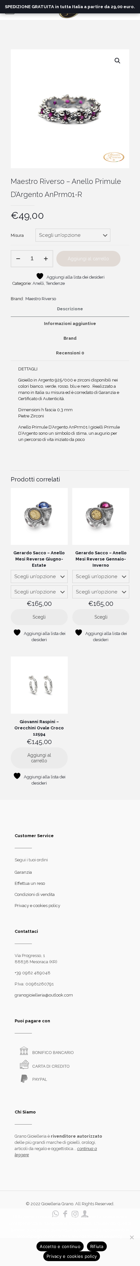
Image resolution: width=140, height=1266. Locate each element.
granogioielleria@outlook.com (44, 995)
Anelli (38, 283)
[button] (117, 60)
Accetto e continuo (60, 1246)
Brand (70, 338)
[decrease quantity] (18, 259)
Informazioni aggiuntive (70, 323)
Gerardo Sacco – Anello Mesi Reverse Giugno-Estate (39, 559)
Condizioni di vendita (35, 894)
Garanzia (23, 872)
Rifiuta (97, 1246)
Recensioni (70, 352)
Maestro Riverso (40, 298)
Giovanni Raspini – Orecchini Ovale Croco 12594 (39, 728)
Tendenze (55, 283)
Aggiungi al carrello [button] (39, 758)
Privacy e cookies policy (37, 905)
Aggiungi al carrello (88, 258)
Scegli (39, 617)
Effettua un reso (30, 883)
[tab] (70, 309)
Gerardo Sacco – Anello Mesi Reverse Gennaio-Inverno (101, 559)
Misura (17, 235)
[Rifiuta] (132, 1237)
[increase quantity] (45, 259)
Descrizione (70, 308)
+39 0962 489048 (32, 972)
